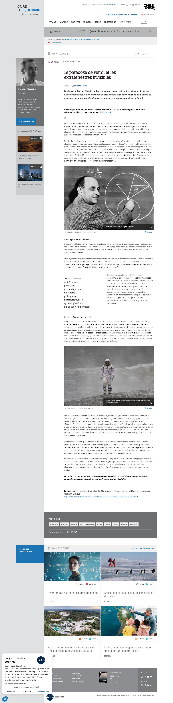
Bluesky (133, 5)
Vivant (52, 22)
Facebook (130, 5)
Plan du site (76, 679)
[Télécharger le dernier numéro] (103, 677)
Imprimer (145, 54)
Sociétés (75, 22)
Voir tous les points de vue (143, 548)
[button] (5, 699)
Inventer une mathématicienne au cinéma (73, 592)
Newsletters (76, 673)
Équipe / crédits (53, 676)
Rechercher (85, 5)
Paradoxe (74, 524)
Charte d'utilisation (54, 679)
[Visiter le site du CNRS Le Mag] (149, 7)
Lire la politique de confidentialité (15, 684)
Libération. (106, 112)
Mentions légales (77, 681)
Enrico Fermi (54, 524)
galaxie (107, 524)
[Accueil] (29, 8)
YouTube (136, 5)
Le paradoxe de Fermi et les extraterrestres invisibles (82, 39)
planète (99, 524)
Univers (87, 22)
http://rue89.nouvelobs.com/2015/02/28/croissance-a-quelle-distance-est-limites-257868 (101, 496)
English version (149, 14)
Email (151, 685)
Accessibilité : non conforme (120, 695)
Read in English (56, 43)
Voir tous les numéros (116, 682)
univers (115, 524)
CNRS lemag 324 (114, 676)
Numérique (110, 22)
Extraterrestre (89, 524)
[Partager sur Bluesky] (148, 685)
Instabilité (124, 524)
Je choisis (27, 691)
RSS (138, 4)
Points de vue (58, 39)
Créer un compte (148, 695)
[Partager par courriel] (69, 532)
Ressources (133, 524)
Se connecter (95, 5)
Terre (98, 22)
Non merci (10, 691)
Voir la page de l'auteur (26, 121)
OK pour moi (43, 691)
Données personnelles (55, 681)
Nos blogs (112, 5)
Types (145, 22)
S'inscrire (105, 5)
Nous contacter (77, 676)
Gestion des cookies (103, 695)
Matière (64, 22)
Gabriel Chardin (81, 86)
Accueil (50, 39)
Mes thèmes (125, 22)
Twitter (127, 5)
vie (81, 524)
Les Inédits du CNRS (71, 62)
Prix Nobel (64, 524)
